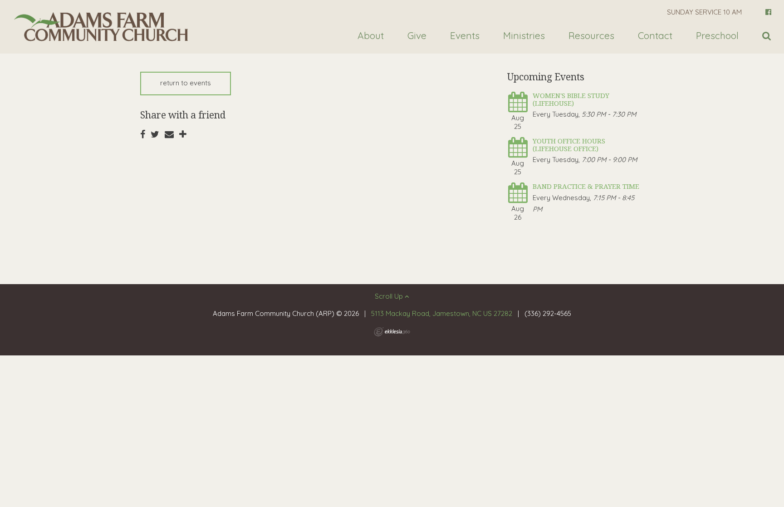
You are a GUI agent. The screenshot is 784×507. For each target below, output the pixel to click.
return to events (185, 83)
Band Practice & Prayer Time (586, 186)
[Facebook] (768, 12)
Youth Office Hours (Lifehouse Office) (569, 144)
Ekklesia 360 (392, 331)
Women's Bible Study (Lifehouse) (571, 99)
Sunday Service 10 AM (704, 12)
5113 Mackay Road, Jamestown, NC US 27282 (441, 313)
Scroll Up (390, 296)
